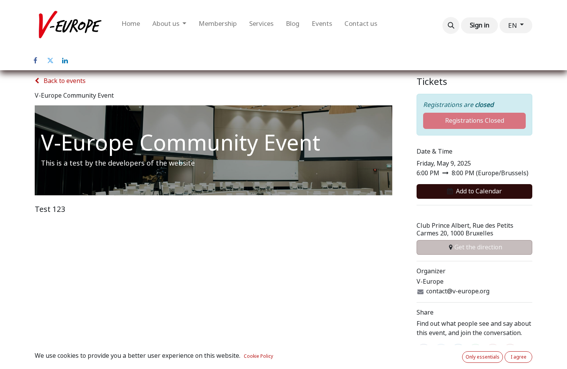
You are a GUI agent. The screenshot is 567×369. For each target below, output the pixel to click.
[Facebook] (35, 60)
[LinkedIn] (64, 60)
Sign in (479, 25)
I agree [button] (518, 357)
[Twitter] (50, 60)
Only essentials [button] (483, 357)
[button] (450, 25)
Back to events (64, 81)
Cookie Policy (258, 356)
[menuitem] (131, 25)
